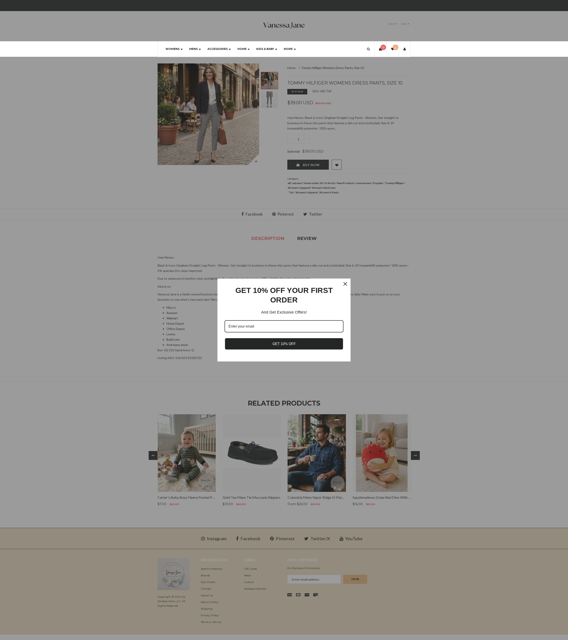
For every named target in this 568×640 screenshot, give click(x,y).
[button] (368, 49)
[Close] (345, 284)
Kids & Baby (265, 49)
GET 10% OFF (284, 344)
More (288, 49)
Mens (193, 49)
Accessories (217, 49)
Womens (172, 49)
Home (242, 49)
